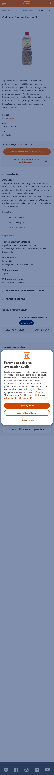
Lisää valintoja (27, 420)
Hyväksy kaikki (27, 406)
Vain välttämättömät (27, 413)
